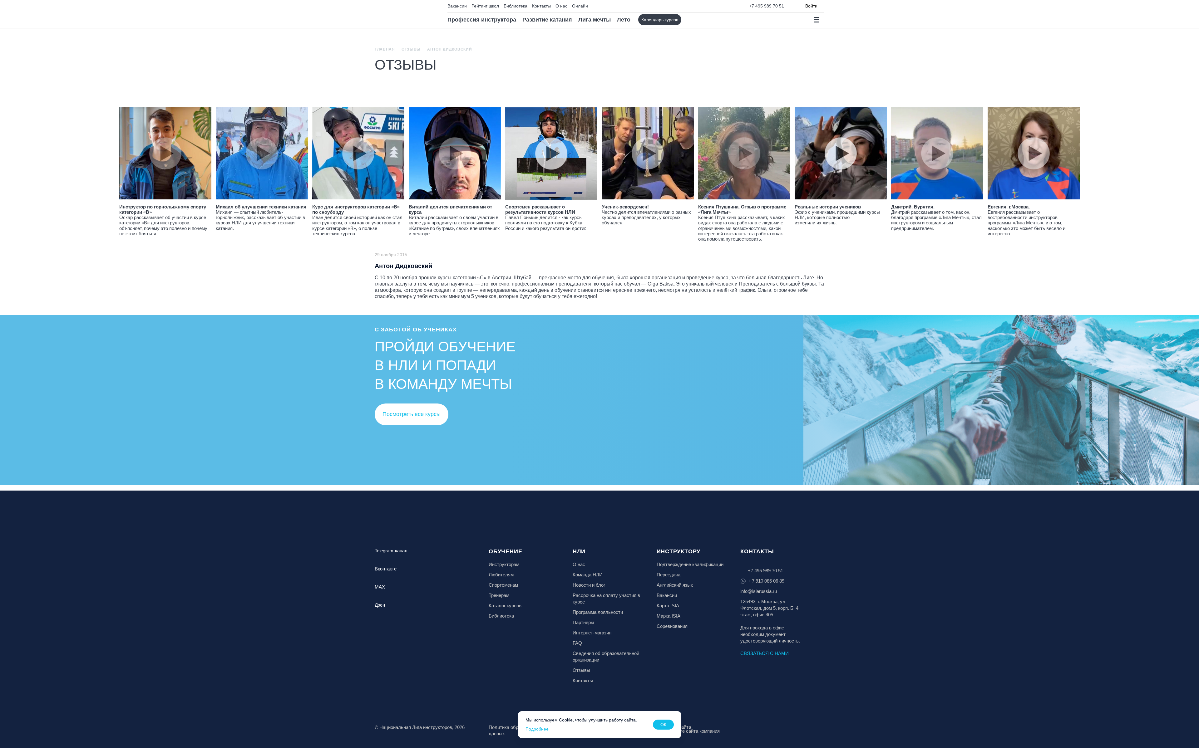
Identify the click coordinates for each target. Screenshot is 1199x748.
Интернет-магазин (592, 632)
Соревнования (672, 626)
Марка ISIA (668, 615)
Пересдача (668, 574)
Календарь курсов (659, 19)
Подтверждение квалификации (690, 564)
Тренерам (499, 595)
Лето (623, 20)
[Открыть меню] (816, 20)
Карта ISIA (668, 605)
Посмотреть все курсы (411, 414)
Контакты (541, 5)
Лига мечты (594, 20)
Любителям (501, 574)
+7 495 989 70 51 (766, 5)
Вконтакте (386, 568)
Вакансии (457, 5)
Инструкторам (504, 564)
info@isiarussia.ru (758, 591)
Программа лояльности (598, 612)
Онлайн (580, 5)
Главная (385, 49)
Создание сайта (674, 727)
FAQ (577, 643)
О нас (561, 5)
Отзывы (411, 49)
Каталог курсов (505, 605)
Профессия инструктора (481, 20)
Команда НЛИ (588, 574)
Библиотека (515, 5)
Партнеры (583, 622)
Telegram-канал (391, 550)
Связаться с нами (764, 653)
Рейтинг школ (485, 5)
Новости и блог (589, 585)
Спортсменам (503, 585)
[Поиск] (691, 20)
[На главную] (402, 14)
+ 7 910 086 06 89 (766, 581)
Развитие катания (547, 20)
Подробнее (537, 728)
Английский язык (675, 585)
